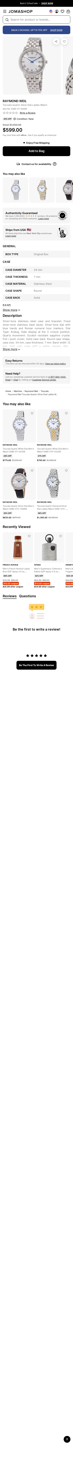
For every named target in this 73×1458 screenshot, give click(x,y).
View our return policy (55, 363)
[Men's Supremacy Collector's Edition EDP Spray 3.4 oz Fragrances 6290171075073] (60, 536)
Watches (18, 391)
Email (8, 379)
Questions (27, 596)
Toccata (45, 391)
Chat (15, 379)
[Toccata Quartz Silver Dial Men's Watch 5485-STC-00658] (32, 470)
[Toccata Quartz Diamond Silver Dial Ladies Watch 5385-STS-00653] (66, 470)
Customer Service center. (44, 379)
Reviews (10, 596)
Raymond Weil (31, 391)
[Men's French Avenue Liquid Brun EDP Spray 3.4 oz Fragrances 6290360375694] (29, 536)
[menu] (5, 11)
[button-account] (57, 11)
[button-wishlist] (62, 11)
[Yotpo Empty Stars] (10, 112)
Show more (10, 349)
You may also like (14, 173)
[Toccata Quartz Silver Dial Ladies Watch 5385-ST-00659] (64, 41)
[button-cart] (68, 11)
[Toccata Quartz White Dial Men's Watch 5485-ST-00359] (32, 413)
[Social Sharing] (56, 41)
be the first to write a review (36, 665)
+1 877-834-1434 (57, 377)
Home (8, 391)
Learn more (43, 218)
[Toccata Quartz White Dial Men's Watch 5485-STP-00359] (66, 413)
